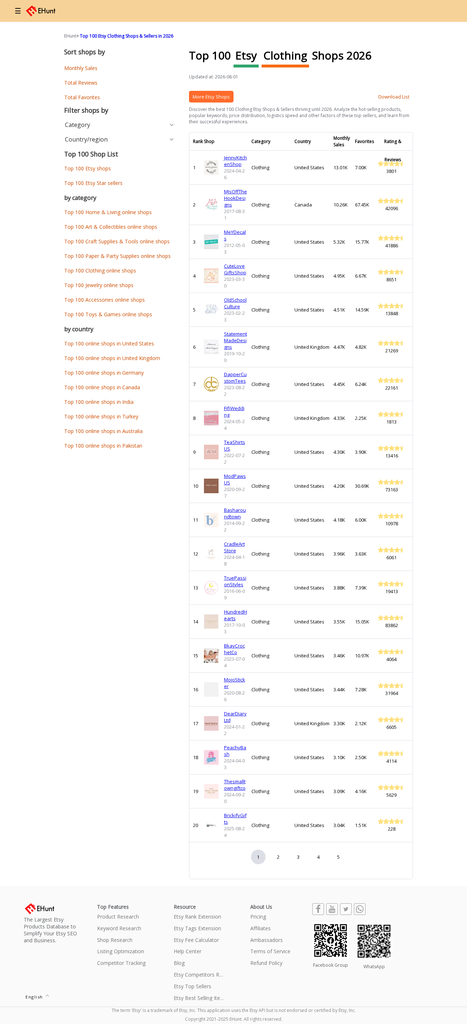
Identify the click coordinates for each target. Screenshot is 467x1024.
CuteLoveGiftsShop (235, 269)
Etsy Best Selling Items (199, 998)
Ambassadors (266, 940)
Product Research (118, 917)
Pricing (258, 917)
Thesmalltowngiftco (235, 784)
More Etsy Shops (211, 96)
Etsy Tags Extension (197, 929)
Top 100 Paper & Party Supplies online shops (117, 255)
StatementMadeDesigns (235, 340)
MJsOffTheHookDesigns (235, 198)
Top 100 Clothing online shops (100, 270)
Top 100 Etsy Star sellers (93, 182)
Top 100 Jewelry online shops (99, 285)
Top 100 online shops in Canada (102, 387)
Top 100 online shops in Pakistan (103, 445)
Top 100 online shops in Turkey (101, 416)
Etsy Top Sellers (192, 987)
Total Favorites (82, 97)
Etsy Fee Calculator (196, 940)
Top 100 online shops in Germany (104, 372)
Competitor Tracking (121, 963)
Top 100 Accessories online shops (104, 299)
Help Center (187, 951)
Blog (179, 963)
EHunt (70, 36)
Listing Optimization (120, 951)
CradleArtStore (234, 547)
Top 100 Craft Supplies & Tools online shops (117, 241)
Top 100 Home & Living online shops (108, 212)
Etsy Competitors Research (199, 975)
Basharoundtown (235, 513)
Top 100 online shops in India (99, 401)
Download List (393, 96)
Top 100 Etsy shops (87, 168)
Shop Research (114, 940)
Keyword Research (119, 929)
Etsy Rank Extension (197, 917)
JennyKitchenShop (235, 160)
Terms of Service (270, 951)
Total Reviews (80, 82)
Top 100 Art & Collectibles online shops (110, 226)
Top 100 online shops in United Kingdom (112, 358)
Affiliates (260, 929)
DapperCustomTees (235, 377)
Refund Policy (266, 963)
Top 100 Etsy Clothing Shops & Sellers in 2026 (126, 36)
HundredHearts (235, 615)
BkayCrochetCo (234, 649)
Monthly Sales (80, 68)
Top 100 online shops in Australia (103, 431)
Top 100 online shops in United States (109, 343)
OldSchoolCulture (235, 303)
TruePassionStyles (235, 581)
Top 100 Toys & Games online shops (108, 314)
